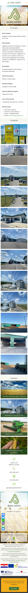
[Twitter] (14, 517)
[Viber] (14, 523)
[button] (26, 2)
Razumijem (14, 588)
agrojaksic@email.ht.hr (14, 488)
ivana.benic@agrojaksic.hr (16, 115)
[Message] (14, 526)
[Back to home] (14, 2)
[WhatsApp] (14, 520)
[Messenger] (14, 528)
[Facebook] (14, 514)
